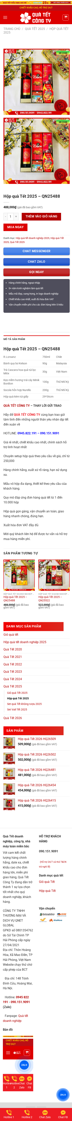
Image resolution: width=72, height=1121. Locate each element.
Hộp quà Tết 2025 (18, 698)
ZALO (63, 1094)
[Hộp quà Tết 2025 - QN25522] (54, 575)
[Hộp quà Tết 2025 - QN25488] (19, 575)
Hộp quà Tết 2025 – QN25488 (15, 598)
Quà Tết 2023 (12, 671)
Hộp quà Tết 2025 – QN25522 (50, 598)
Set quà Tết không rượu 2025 (24, 704)
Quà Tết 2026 (12, 718)
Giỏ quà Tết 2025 (17, 693)
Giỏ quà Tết (47, 882)
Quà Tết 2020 (12, 649)
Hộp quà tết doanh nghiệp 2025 (32, 238)
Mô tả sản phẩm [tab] (14, 339)
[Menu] (5, 17)
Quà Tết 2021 (12, 657)
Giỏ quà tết (10, 634)
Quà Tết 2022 (12, 664)
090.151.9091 (49, 433)
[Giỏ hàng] (66, 17)
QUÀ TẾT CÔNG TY (16, 405)
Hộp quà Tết (47, 891)
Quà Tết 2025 (35, 29)
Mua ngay (15, 227)
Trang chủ (11, 29)
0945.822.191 (27, 433)
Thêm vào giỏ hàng (41, 216)
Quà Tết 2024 (12, 679)
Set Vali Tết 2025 (17, 709)
